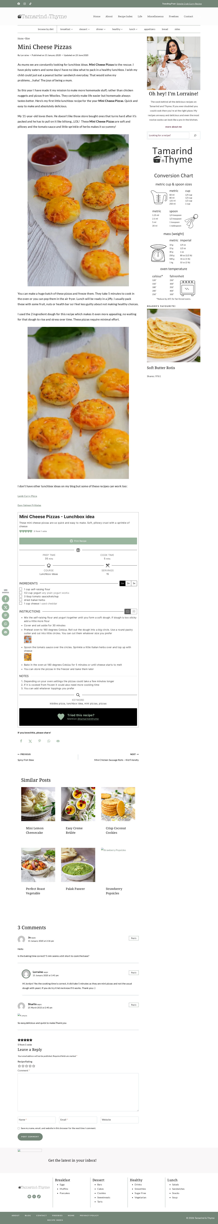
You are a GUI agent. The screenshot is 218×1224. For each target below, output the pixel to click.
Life (140, 16)
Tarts (100, 1201)
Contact (188, 16)
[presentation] (38, 804)
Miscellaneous (155, 16)
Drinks (138, 1184)
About (109, 16)
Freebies (174, 16)
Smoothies (140, 1188)
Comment (24, 1070)
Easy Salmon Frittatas (29, 505)
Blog (27, 38)
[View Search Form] (199, 16)
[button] (20, 531)
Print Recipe (79, 541)
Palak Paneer (75, 889)
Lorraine (25, 55)
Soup (175, 1197)
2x (128, 583)
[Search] (195, 135)
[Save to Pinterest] (39, 741)
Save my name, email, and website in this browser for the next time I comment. (58, 1128)
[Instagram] (24, 3)
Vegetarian (140, 1197)
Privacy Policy (89, 1215)
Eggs (62, 1184)
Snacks (175, 1193)
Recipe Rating (25, 1061)
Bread (165, 29)
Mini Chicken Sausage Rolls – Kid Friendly (116, 757)
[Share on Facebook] (21, 741)
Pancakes (65, 1193)
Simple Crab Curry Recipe (189, 3)
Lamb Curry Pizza (27, 496)
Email (64, 1119)
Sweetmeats (103, 1197)
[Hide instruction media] (134, 611)
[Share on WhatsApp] (48, 741)
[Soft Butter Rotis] (173, 335)
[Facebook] (18, 3)
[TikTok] (30, 3)
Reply (134, 938)
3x (134, 583)
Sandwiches (178, 1188)
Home (96, 16)
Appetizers (149, 29)
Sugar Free (140, 1193)
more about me (173, 126)
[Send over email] (58, 741)
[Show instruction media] (128, 611)
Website (106, 1119)
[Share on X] (30, 741)
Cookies (101, 1193)
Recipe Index (125, 16)
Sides (177, 29)
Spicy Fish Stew (26, 757)
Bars (99, 1184)
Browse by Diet (46, 29)
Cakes (100, 1188)
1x (122, 583)
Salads (175, 1184)
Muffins (64, 1188)
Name (23, 1119)
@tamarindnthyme (88, 718)
